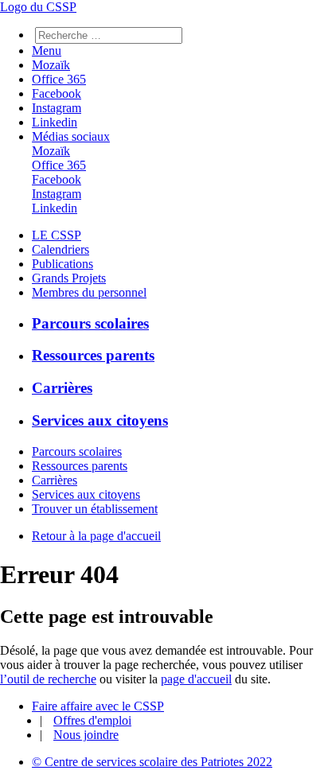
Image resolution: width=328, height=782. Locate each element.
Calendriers (60, 249)
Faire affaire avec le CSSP (98, 706)
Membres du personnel (89, 292)
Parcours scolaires (90, 323)
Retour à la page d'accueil (96, 536)
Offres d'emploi (92, 720)
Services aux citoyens (100, 420)
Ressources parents (93, 355)
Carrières (62, 387)
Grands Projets (69, 278)
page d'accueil (196, 679)
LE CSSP (56, 235)
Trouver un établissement (95, 508)
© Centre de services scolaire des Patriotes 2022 (152, 761)
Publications (62, 263)
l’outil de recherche (48, 679)
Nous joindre (86, 734)
